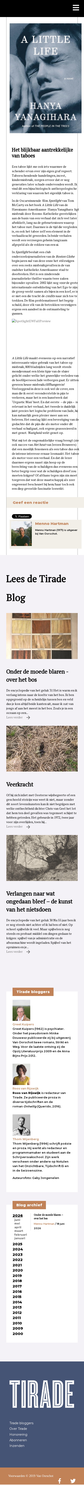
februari (20, 1234)
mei (17, 1223)
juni (17, 1220)
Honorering (18, 1435)
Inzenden (16, 1446)
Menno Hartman (52, 523)
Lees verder (14, 717)
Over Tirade (18, 1429)
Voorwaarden (16, 1476)
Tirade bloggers (21, 1423)
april (17, 1227)
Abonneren (18, 1440)
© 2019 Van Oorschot (39, 1476)
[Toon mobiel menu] (75, 8)
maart (18, 1231)
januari (19, 1238)
